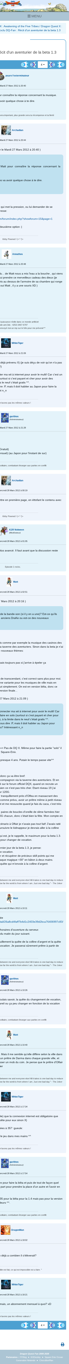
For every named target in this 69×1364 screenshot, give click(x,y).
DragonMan (17, 1230)
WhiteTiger (17, 343)
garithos (14, 416)
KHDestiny (36, 1357)
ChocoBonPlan (46, 1360)
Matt (15, 581)
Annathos (17, 254)
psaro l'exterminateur (17, 75)
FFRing (23, 1357)
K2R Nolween (16, 529)
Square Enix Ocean (54, 1357)
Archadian (17, 130)
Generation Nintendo (25, 1360)
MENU (36, 16)
